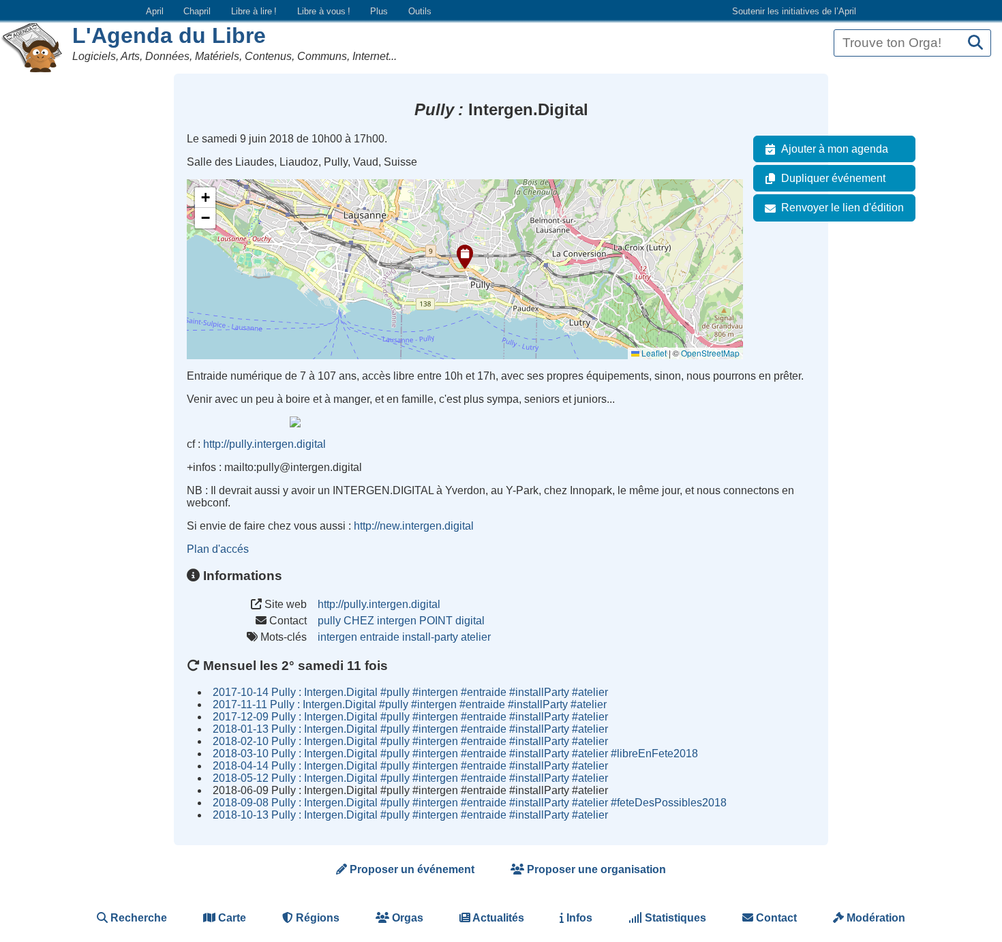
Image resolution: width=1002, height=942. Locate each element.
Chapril (197, 11)
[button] (465, 257)
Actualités (497, 918)
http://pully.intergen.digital (264, 444)
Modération (874, 918)
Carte (230, 918)
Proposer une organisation (595, 869)
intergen (337, 637)
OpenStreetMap (710, 353)
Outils (419, 11)
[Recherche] (975, 43)
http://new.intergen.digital (414, 526)
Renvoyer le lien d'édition (842, 207)
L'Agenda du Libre (169, 35)
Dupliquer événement (833, 178)
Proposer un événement (410, 869)
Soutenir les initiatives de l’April (794, 11)
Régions (316, 918)
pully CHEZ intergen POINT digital (401, 620)
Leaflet (653, 353)
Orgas (406, 918)
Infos (578, 918)
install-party (430, 637)
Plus (379, 11)
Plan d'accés (218, 549)
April (155, 11)
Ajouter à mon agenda (834, 149)
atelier (476, 637)
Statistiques (674, 918)
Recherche (137, 918)
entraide (379, 637)
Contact (775, 918)
